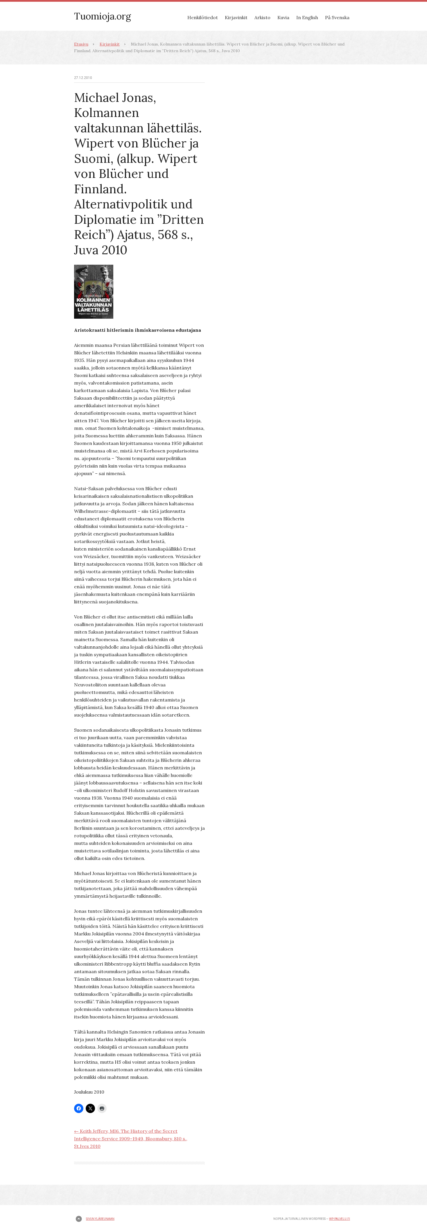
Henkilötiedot (202, 17)
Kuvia (283, 17)
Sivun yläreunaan (100, 1218)
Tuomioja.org (102, 16)
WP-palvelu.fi (339, 1218)
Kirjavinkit (236, 17)
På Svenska (337, 17)
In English (307, 17)
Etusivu (81, 44)
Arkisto (262, 17)
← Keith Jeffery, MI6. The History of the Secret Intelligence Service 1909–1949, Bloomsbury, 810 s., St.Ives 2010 (130, 1138)
